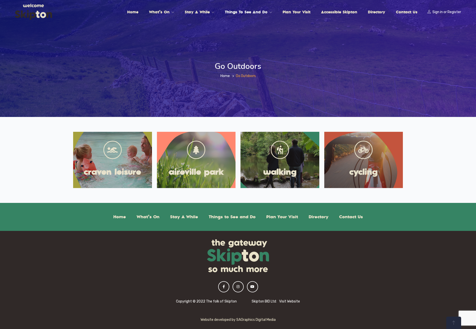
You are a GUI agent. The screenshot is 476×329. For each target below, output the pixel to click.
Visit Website (289, 301)
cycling (363, 171)
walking (280, 171)
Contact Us (406, 12)
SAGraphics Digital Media (256, 320)
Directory (376, 12)
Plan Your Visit (296, 12)
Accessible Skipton (339, 12)
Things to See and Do (247, 12)
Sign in (437, 12)
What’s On (160, 12)
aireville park (196, 171)
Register (454, 12)
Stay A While (198, 12)
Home (132, 12)
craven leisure (112, 171)
